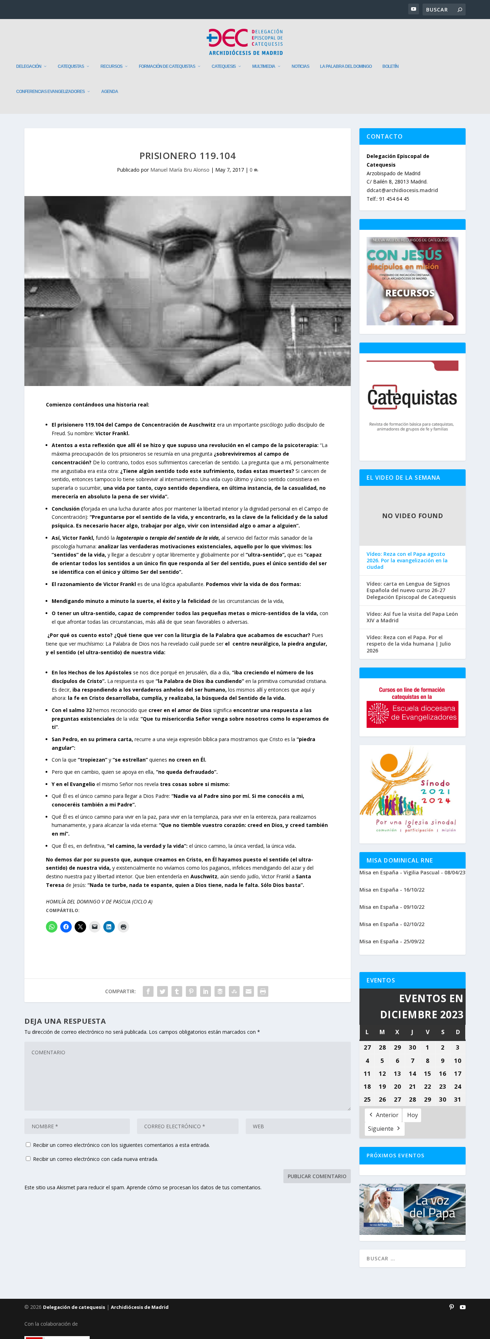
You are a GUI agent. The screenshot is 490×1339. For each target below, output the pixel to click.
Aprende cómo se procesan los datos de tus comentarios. (194, 1187)
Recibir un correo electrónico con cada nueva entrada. (95, 1159)
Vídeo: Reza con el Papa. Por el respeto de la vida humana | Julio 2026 (409, 644)
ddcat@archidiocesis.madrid (402, 190)
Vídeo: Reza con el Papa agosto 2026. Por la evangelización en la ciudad (407, 560)
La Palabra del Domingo (346, 66)
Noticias (300, 66)
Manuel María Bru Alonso (179, 169)
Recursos (111, 66)
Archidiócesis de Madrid (140, 1307)
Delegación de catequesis (74, 1307)
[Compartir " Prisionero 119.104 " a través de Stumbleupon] (234, 991)
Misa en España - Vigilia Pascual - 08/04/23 (412, 872)
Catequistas (71, 66)
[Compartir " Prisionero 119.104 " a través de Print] (263, 991)
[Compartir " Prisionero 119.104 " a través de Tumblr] (177, 991)
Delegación (28, 66)
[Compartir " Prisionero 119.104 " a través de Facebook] (148, 991)
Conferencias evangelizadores (50, 91)
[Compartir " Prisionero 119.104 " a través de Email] (248, 991)
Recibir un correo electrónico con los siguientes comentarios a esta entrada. (121, 1145)
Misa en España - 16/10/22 (391, 889)
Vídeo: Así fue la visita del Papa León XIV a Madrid (412, 617)
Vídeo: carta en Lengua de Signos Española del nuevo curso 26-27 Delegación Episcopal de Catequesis (411, 590)
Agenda (109, 91)
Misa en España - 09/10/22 (391, 906)
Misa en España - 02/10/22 (391, 924)
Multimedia (263, 66)
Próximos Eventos (395, 1155)
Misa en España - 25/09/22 (391, 941)
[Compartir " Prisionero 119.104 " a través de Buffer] (220, 991)
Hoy (412, 1115)
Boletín (390, 66)
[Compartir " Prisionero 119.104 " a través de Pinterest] (191, 991)
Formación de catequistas (167, 66)
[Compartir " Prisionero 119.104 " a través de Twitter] (162, 991)
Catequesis (224, 66)
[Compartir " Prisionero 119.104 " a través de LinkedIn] (205, 991)
